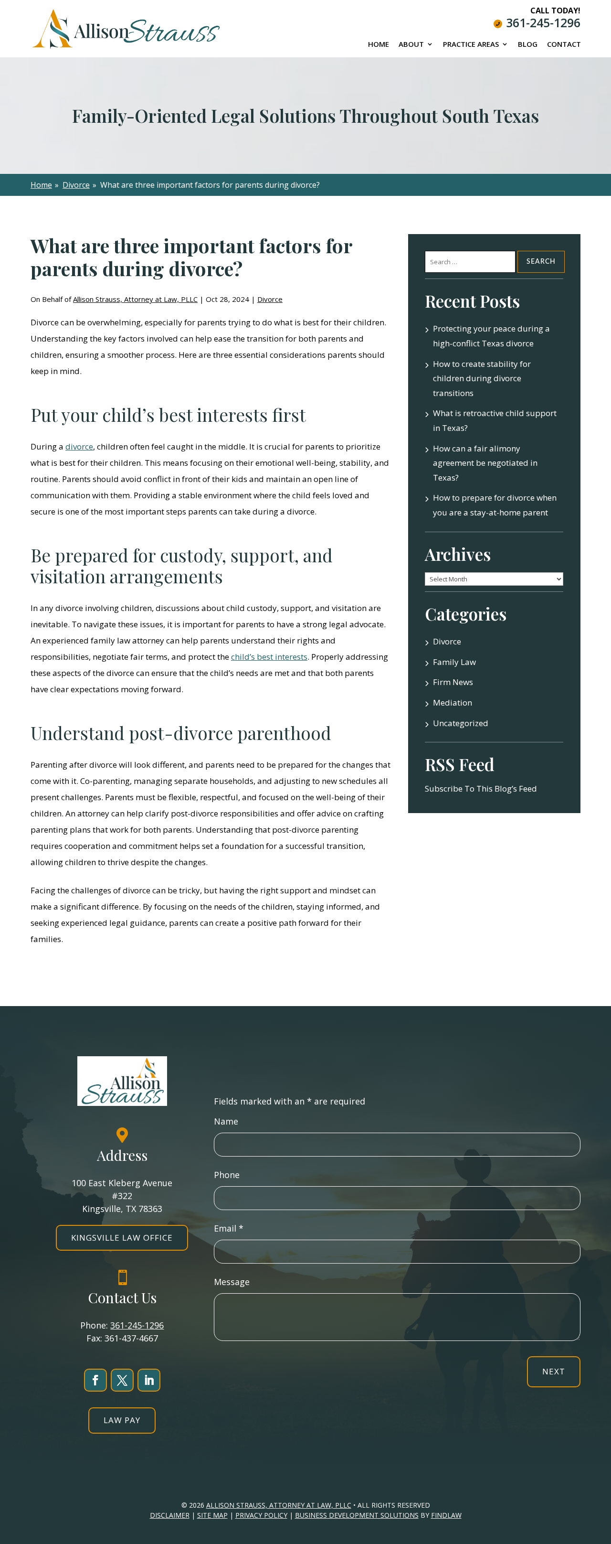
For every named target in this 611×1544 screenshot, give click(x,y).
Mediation (452, 702)
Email (228, 1228)
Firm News (453, 681)
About (411, 45)
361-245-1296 (543, 22)
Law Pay (122, 1420)
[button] (599, 1474)
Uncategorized (460, 723)
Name (226, 1121)
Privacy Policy (261, 1515)
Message (232, 1281)
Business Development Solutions (357, 1515)
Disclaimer (170, 1515)
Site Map (212, 1515)
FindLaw (446, 1515)
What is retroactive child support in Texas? (495, 420)
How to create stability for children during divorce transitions (482, 378)
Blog (527, 45)
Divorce (270, 299)
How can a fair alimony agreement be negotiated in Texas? (485, 463)
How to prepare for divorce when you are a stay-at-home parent (495, 505)
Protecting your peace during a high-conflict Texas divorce (491, 336)
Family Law (454, 661)
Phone (227, 1174)
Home (378, 45)
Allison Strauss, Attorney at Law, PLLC (135, 299)
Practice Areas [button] (471, 45)
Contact (564, 45)
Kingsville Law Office (122, 1237)
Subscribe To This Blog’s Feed (481, 788)
